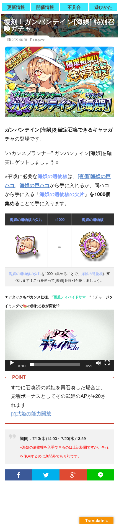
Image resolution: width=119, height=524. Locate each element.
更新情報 (16, 7)
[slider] (55, 364)
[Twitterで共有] (46, 474)
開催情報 (45, 7)
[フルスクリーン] (107, 363)
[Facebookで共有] (18, 474)
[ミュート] (98, 363)
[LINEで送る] (100, 474)
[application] (59, 340)
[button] (59, 340)
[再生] (12, 363)
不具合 (74, 7)
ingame (40, 39)
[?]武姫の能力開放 (31, 413)
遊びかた (103, 7)
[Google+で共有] (73, 474)
